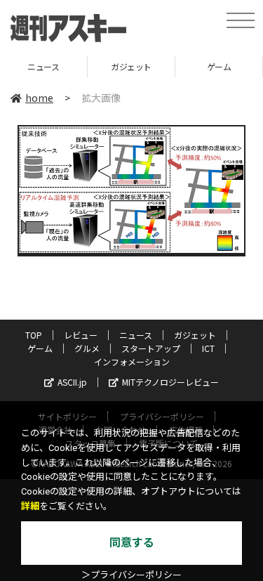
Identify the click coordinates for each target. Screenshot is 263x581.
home (39, 98)
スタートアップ (150, 348)
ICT (208, 348)
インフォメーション (132, 361)
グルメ (87, 348)
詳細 (30, 506)
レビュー (80, 335)
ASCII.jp (72, 382)
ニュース (135, 335)
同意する (131, 542)
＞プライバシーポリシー (131, 575)
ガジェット (105, 66)
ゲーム (193, 66)
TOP (33, 335)
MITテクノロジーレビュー (170, 382)
